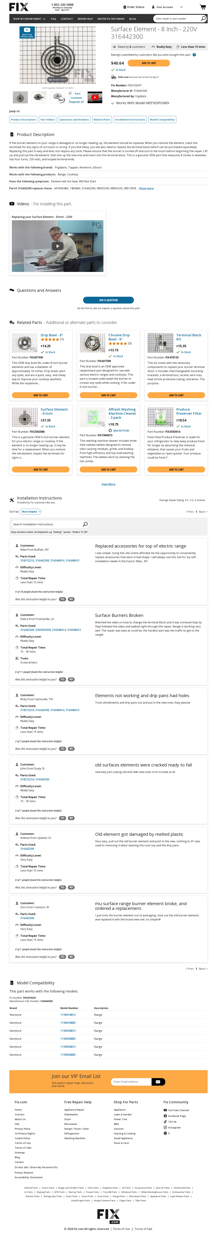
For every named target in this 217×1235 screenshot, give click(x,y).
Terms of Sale (23, 1147)
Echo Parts (93, 1187)
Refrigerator (71, 1133)
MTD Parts (59, 1192)
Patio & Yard (121, 1142)
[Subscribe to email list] (158, 1082)
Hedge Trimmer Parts (105, 1200)
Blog (132, 18)
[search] (203, 18)
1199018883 (68, 1023)
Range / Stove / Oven (76, 1128)
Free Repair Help (78, 1102)
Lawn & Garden (123, 1114)
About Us (20, 1119)
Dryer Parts (72, 1196)
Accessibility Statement (29, 1177)
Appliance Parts (158, 1196)
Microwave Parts (137, 1196)
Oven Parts (103, 1196)
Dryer (67, 1119)
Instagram (174, 1127)
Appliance (119, 1109)
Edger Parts (125, 1200)
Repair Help (85, 18)
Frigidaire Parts (110, 1187)
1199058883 (68, 1055)
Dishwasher (71, 1114)
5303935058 (43, 630)
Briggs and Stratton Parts (71, 1187)
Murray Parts (75, 1192)
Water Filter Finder (111, 18)
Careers (19, 1161)
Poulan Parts (92, 1192)
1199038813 (68, 1031)
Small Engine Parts (80, 1200)
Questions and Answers (74, 119)
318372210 (27, 560)
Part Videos (48, 119)
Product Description (23, 119)
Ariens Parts (48, 1187)
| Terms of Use (120, 1229)
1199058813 (68, 1047)
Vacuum (119, 1128)
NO (71, 599)
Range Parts (119, 1196)
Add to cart (149, 63)
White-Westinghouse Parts (154, 1192)
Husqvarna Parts (143, 1187)
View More (108, 484)
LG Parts (28, 1192)
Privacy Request (24, 1172)
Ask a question (108, 300)
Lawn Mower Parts (179, 1196)
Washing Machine (74, 1138)
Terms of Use (23, 1142)
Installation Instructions (130, 119)
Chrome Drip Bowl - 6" (119, 337)
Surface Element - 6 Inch (54, 411)
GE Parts (126, 1187)
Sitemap (20, 1152)
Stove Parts (87, 1196)
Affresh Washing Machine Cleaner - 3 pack (122, 413)
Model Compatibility (162, 119)
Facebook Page (177, 1116)
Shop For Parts (126, 1102)
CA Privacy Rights (25, 1133)
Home (18, 1109)
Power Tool (120, 1119)
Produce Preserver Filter (189, 411)
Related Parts (102, 119)
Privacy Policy (23, 1128)
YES (62, 599)
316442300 (42, 560)
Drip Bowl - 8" (52, 335)
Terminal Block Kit (188, 337)
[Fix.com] (20, 7)
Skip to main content (108, 13)
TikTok (172, 1121)
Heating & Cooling (124, 1133)
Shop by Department (27, 18)
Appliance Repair (74, 1109)
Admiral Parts (31, 1187)
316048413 (72, 560)
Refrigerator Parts (53, 1196)
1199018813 (68, 1015)
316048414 (57, 560)
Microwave (70, 1123)
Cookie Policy (22, 1138)
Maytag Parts (43, 1192)
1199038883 (68, 1039)
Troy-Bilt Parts (110, 1192)
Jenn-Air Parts (163, 1187)
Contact (67, 18)
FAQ (53, 18)
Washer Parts (33, 1196)
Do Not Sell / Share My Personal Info (35, 1167)
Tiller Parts (140, 1200)
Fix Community (176, 1102)
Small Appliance (123, 1138)
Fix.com (21, 1102)
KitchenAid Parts (182, 1187)
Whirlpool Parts (129, 1192)
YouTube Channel (178, 1110)
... (145, 188)
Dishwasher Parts (181, 1192)
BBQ (116, 1123)
